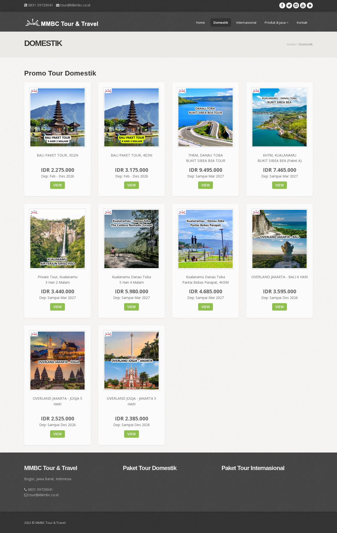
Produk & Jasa (275, 22)
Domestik (220, 22)
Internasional (246, 22)
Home (200, 22)
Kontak (302, 22)
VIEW (57, 185)
